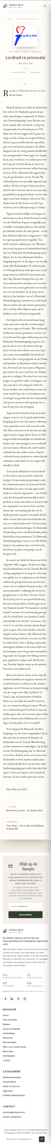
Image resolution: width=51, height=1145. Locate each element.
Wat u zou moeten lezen (14, 1047)
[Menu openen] (45, 6)
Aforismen (8, 1038)
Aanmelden (25, 914)
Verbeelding (8, 1033)
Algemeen (8, 1091)
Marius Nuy (8, 1051)
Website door (19, 1139)
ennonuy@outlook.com (14, 1112)
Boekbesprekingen (12, 1077)
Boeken (6, 1024)
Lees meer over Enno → (35, 991)
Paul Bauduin (9, 1056)
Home (9, 19)
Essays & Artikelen (27, 19)
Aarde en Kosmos (11, 1086)
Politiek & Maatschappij (14, 1095)
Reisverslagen (9, 1042)
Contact (6, 1060)
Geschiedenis (9, 1082)
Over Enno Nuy (10, 1019)
